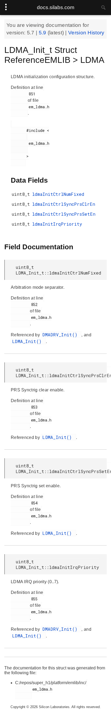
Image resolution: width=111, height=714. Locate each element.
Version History (86, 32)
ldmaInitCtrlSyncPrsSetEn (63, 214)
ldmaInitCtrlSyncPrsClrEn (63, 204)
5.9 (43, 32)
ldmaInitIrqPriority (57, 224)
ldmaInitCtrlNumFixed (58, 194)
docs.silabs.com (55, 7)
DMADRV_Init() (61, 334)
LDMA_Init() (28, 341)
